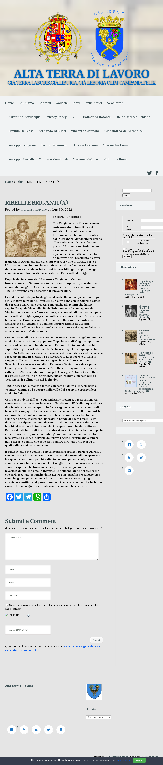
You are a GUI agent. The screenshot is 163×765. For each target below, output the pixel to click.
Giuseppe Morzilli (20, 159)
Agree (139, 760)
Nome (130, 220)
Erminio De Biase (20, 131)
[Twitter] (142, 458)
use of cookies (123, 760)
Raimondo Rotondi (97, 117)
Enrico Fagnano (86, 145)
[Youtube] (130, 471)
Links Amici (93, 103)
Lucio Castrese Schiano (132, 117)
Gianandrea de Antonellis (123, 131)
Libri (76, 103)
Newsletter (115, 103)
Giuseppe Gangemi (21, 145)
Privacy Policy (56, 117)
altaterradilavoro (34, 209)
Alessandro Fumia (116, 145)
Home (9, 103)
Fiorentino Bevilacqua (24, 117)
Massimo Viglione (86, 159)
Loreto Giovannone (55, 145)
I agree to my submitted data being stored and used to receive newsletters (138, 251)
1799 (74, 117)
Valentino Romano (117, 159)
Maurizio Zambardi (53, 159)
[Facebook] (130, 444)
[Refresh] (28, 615)
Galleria (62, 103)
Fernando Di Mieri (52, 131)
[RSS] (130, 458)
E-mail (128, 227)
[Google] (142, 444)
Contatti (45, 103)
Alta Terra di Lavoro (143, 241)
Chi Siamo (26, 103)
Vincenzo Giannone (85, 131)
